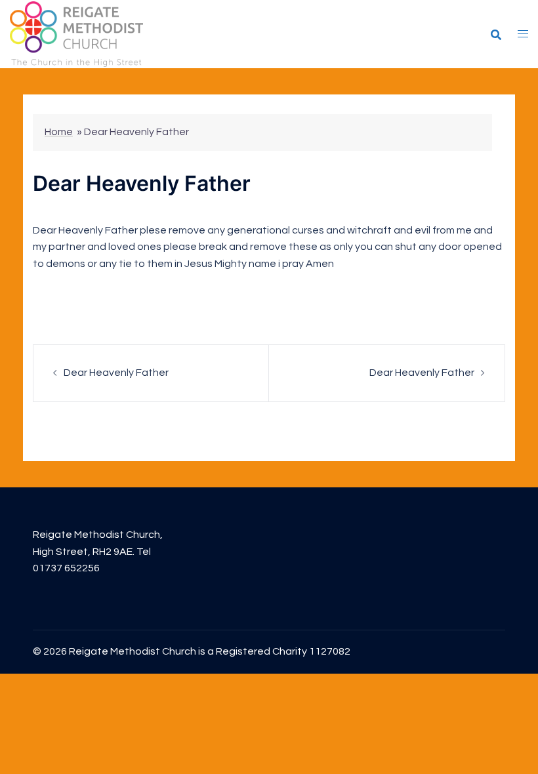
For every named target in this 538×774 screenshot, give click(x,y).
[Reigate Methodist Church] (76, 33)
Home (59, 132)
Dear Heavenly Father (116, 372)
